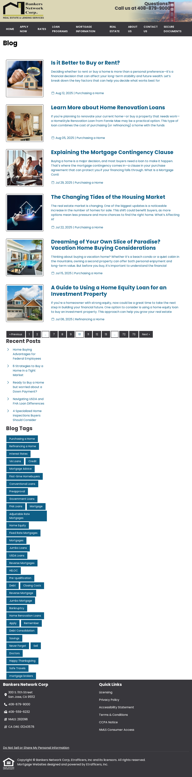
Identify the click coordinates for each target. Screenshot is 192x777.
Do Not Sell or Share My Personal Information (36, 748)
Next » (146, 334)
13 (106, 334)
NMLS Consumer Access (116, 730)
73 (133, 334)
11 (88, 334)
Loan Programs (60, 29)
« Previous (15, 334)
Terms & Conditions (113, 715)
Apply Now (24, 29)
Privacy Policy (109, 700)
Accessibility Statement (116, 707)
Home (10, 29)
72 (123, 334)
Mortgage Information (85, 29)
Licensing (105, 692)
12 (97, 334)
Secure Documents (173, 29)
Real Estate (115, 29)
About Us (132, 29)
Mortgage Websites (32, 764)
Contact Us (151, 29)
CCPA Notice (108, 722)
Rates (42, 29)
